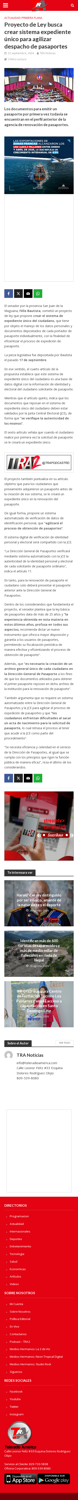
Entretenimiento (20, 1246)
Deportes (16, 1239)
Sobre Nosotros (20, 1311)
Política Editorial (20, 1319)
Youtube (15, 1399)
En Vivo (14, 1326)
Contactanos (18, 1334)
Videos (14, 1284)
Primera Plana (32, 18)
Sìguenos (16, 1372)
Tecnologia (17, 1254)
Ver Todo (64, 1042)
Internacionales (20, 1231)
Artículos (15, 1276)
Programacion (19, 1216)
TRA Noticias (47, 53)
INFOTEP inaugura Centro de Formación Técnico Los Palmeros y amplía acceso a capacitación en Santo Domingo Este (39, 1001)
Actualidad (12, 18)
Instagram (17, 1414)
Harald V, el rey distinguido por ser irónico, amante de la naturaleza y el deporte (39, 900)
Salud (13, 1261)
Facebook (16, 1391)
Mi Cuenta (16, 1304)
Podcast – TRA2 (20, 1342)
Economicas (18, 1269)
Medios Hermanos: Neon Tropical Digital (36, 1357)
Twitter (14, 1407)
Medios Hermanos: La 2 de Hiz (30, 1349)
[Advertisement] (39, 238)
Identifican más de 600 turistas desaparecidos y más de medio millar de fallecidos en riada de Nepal (39, 950)
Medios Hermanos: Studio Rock (30, 1364)
